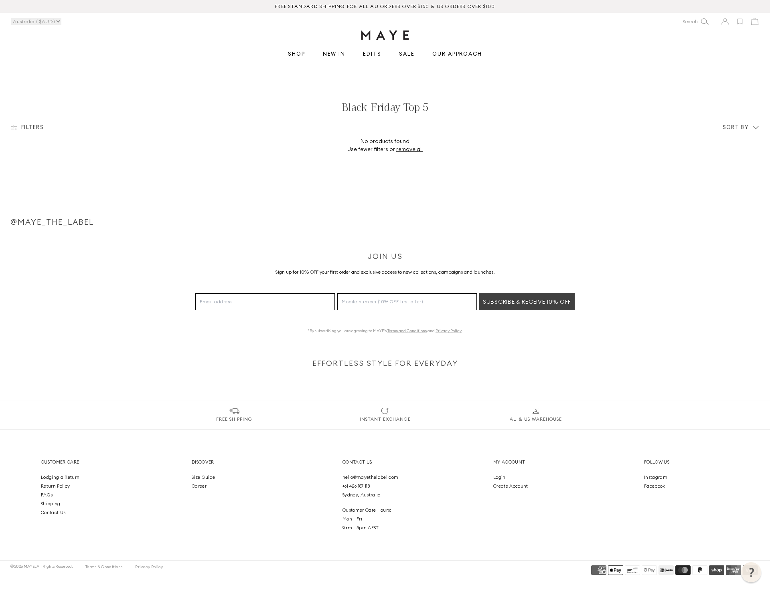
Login (499, 477)
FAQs (47, 495)
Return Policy (55, 486)
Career (199, 486)
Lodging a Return (60, 477)
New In (334, 54)
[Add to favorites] (740, 21)
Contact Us (53, 512)
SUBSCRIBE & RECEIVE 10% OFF (527, 301)
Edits (372, 54)
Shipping (51, 503)
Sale (407, 54)
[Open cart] (755, 22)
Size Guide (203, 477)
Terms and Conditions (407, 330)
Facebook (654, 486)
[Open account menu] (725, 22)
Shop (296, 54)
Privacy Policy (449, 330)
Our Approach (457, 54)
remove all (409, 149)
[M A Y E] (385, 35)
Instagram (655, 477)
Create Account (510, 486)
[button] (751, 572)
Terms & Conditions (103, 566)
